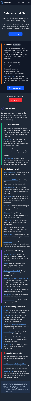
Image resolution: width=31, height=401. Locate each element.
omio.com (6, 206)
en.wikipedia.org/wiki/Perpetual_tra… (14, 364)
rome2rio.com (7, 235)
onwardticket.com (8, 187)
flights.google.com (9, 172)
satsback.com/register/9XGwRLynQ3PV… (15, 278)
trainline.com (7, 220)
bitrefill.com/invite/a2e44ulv (11, 271)
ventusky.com (7, 242)
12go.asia (6, 227)
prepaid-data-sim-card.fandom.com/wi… (15, 324)
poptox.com (7, 344)
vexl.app (5, 289)
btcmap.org (7, 295)
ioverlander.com (8, 158)
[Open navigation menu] (28, 2)
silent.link (6, 310)
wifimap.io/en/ (7, 337)
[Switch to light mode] (19, 2)
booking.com (7, 139)
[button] (15, 23)
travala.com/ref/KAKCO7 (10, 180)
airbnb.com (6, 149)
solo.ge (5, 264)
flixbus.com (6, 213)
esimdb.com (7, 315)
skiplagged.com (8, 196)
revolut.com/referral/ (9, 254)
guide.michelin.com (9, 76)
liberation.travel (8, 371)
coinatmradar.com (8, 300)
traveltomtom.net (8, 332)
